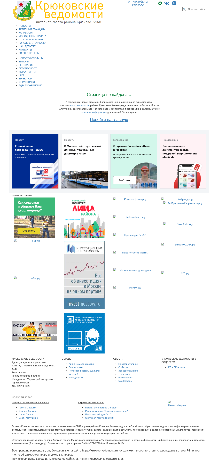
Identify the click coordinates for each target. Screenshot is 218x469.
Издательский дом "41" (98, 414)
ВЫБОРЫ (24, 61)
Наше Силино (26, 414)
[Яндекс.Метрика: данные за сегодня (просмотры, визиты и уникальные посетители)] (177, 404)
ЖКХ (21, 75)
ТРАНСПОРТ (26, 78)
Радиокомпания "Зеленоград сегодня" (106, 411)
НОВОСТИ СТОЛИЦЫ (31, 58)
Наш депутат (76, 377)
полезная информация (94, 112)
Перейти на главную (109, 119)
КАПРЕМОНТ (26, 32)
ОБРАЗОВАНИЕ (27, 82)
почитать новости (80, 105)
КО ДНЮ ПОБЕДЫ (29, 53)
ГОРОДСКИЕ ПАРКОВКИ (32, 42)
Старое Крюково (28, 411)
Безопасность (126, 377)
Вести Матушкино (28, 417)
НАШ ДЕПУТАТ (27, 46)
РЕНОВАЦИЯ (26, 65)
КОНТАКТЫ (25, 49)
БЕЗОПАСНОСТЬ (28, 68)
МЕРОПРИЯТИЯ (28, 71)
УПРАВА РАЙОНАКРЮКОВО (138, 3)
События (123, 367)
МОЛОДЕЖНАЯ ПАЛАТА (32, 36)
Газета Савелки (27, 407)
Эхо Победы (125, 380)
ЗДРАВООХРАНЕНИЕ (30, 85)
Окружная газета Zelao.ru (99, 417)
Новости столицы (128, 363)
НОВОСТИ (25, 25)
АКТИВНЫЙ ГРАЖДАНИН (33, 29)
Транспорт (124, 374)
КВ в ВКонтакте (176, 367)
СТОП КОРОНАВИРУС (31, 39)
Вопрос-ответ (76, 367)
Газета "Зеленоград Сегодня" (101, 407)
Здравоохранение (128, 370)
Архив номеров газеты (81, 363)
